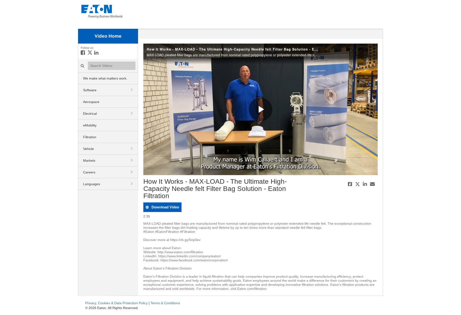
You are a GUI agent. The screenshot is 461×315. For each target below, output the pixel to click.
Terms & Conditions (165, 303)
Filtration (89, 137)
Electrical (90, 113)
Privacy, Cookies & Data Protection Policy (116, 303)
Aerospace (91, 102)
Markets (89, 160)
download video (165, 207)
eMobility (90, 125)
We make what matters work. (105, 78)
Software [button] (90, 90)
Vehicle (88, 149)
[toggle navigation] (132, 90)
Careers (89, 172)
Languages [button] (91, 184)
